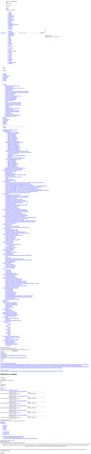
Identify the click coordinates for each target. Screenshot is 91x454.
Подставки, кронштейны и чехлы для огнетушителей (16, 92)
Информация (3, 423)
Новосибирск (11, 35)
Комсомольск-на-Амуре (13, 24)
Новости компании (6, 349)
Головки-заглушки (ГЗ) (43, 371)
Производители (6, 434)
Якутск (9, 52)
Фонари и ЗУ (8, 105)
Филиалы (5, 425)
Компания (2, 421)
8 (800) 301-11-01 (48, 36)
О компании (5, 76)
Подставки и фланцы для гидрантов (13, 104)
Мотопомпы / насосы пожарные (12, 110)
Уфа (9, 45)
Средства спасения (9, 100)
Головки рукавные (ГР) (22, 371)
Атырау (10, 57)
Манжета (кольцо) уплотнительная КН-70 (18, 405)
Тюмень (10, 43)
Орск (9, 37)
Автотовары (8, 112)
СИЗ (6, 101)
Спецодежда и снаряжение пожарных (13, 102)
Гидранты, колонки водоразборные (12, 103)
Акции (4, 73)
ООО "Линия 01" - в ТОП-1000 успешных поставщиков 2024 (13, 357)
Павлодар (10, 60)
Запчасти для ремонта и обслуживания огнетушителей (17, 91)
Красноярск (10, 25)
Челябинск (10, 48)
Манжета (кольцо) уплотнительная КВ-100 (18, 415)
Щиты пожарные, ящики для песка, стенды (14, 88)
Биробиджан (11, 15)
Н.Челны (10, 28)
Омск (9, 36)
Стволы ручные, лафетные (11, 97)
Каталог (4, 70)
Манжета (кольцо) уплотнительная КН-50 (18, 400)
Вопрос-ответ (6, 432)
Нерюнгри (10, 32)
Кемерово (10, 23)
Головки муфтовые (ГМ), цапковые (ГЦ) (9, 371)
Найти (4, 127)
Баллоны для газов (9, 113)
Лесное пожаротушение (10, 93)
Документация (6, 75)
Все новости (3, 353)
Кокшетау (10, 58)
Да (6, 7)
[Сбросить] (1, 386)
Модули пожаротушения (10, 99)
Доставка (5, 74)
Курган (9, 26)
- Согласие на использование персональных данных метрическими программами (20, 438)
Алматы (10, 55)
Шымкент (10, 63)
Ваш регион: (8, 1)
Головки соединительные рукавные (13, 95)
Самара (10, 40)
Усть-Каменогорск (12, 62)
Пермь (9, 38)
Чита (9, 49)
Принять (2, 452)
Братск (9, 17)
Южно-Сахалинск (12, 51)
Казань (9, 22)
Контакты (5, 80)
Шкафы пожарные (9, 86)
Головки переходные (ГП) (32, 371)
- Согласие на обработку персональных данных (13, 437)
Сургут (9, 41)
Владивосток (11, 18)
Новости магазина (16, 349)
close (7, 2)
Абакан (10, 13)
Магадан (10, 27)
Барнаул (10, 14)
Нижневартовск (11, 33)
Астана (9, 56)
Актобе (10, 54)
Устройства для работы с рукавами (55, 371)
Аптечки (7, 107)
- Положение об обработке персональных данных (13, 436)
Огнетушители (8, 90)
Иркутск (10, 21)
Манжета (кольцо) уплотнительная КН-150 (18, 396)
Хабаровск (10, 46)
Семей (9, 61)
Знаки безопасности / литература (12, 108)
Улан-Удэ (10, 44)
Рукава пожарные (9, 89)
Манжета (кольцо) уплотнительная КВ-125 (18, 391)
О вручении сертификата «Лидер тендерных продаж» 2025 (13, 355)
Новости (5, 79)
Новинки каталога (25, 349)
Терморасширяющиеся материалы (12, 111)
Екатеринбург (11, 19)
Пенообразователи (9, 109)
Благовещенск (11, 16)
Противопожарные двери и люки (12, 85)
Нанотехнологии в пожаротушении (13, 114)
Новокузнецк (14, 1)
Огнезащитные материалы (11, 116)
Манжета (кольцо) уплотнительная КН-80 (18, 410)
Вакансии (5, 78)
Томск (9, 42)
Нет (8, 7)
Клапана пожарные (9, 94)
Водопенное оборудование (11, 98)
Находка (10, 31)
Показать (3, 387)
